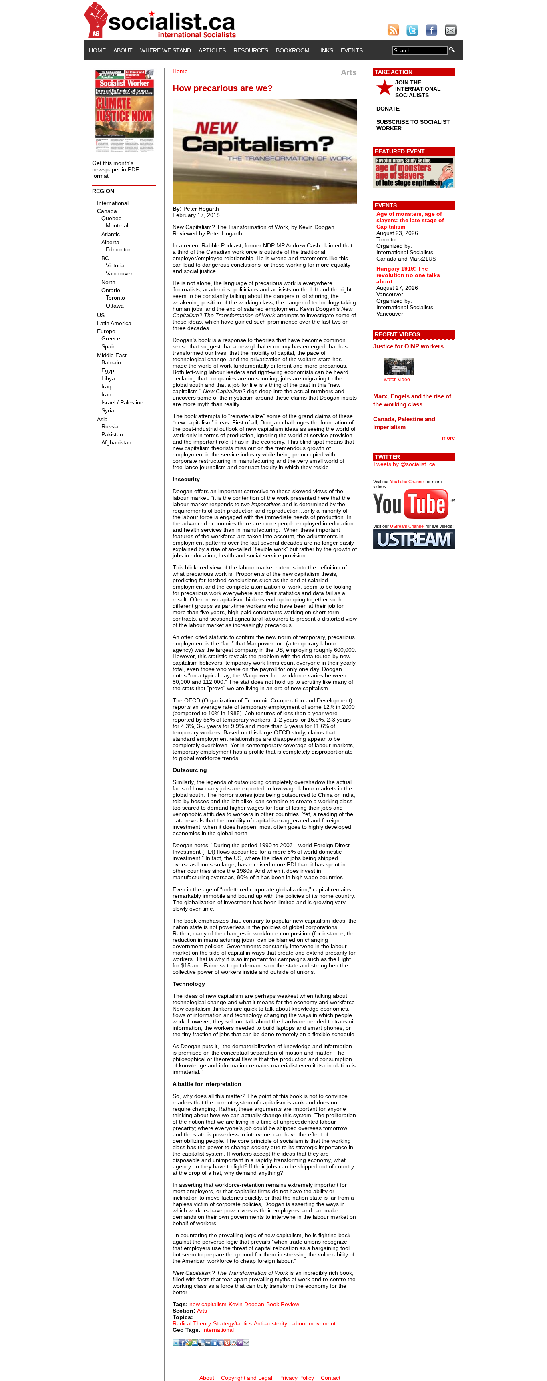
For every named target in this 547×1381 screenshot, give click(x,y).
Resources (250, 50)
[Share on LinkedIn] (214, 1344)
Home (97, 50)
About (123, 50)
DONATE (388, 108)
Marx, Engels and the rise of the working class (412, 400)
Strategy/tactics (232, 1323)
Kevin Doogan (246, 1304)
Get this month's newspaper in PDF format (115, 169)
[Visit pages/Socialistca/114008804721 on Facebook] (182, 1344)
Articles (212, 50)
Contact (330, 1378)
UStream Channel (407, 526)
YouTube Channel (407, 481)
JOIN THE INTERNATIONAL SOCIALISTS (418, 88)
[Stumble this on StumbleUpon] (195, 1344)
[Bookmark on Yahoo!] (240, 1344)
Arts (202, 1310)
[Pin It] (227, 1344)
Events (352, 50)
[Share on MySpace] (220, 1344)
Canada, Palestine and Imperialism (404, 423)
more (448, 437)
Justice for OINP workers (408, 346)
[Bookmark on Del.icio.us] (201, 1344)
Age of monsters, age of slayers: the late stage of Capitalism (410, 220)
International (218, 1330)
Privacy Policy (296, 1378)
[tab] (414, 346)
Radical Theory (192, 1323)
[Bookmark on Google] (188, 1344)
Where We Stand (165, 50)
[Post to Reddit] (233, 1344)
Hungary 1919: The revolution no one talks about (408, 275)
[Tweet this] (176, 1344)
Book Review (282, 1304)
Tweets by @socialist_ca (404, 464)
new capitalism (208, 1304)
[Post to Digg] (208, 1344)
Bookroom (293, 50)
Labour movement (312, 1323)
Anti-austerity (270, 1323)
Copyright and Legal (246, 1378)
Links (325, 50)
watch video (397, 379)
